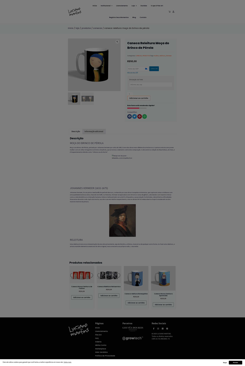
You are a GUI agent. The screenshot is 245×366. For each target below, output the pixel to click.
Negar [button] (225, 362)
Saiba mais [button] (67, 362)
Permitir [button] (235, 362)
